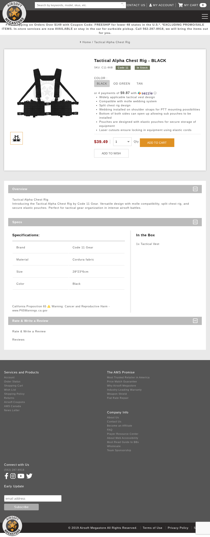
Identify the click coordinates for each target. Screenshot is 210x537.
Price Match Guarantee (122, 381)
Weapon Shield (117, 393)
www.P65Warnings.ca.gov (30, 310)
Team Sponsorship (119, 450)
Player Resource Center (122, 434)
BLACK (102, 83)
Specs (17, 222)
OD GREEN (121, 83)
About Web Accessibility (122, 438)
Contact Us (114, 421)
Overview (19, 189)
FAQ (109, 429)
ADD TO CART (157, 142)
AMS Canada (12, 406)
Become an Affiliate (119, 425)
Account (9, 377)
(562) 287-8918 (14, 469)
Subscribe (13, 491)
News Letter (12, 410)
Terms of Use (152, 527)
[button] (147, 93)
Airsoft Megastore (14, 13)
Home (86, 42)
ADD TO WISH (111, 153)
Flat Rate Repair (118, 398)
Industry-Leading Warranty (124, 389)
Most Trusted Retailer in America (128, 377)
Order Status (12, 381)
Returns (9, 398)
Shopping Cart (13, 385)
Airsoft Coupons (14, 402)
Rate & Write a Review (30, 320)
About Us (113, 417)
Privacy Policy (178, 527)
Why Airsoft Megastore (121, 385)
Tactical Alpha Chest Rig (112, 42)
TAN (140, 83)
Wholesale (114, 446)
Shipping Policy (14, 393)
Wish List (10, 389)
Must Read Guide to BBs (123, 442)
